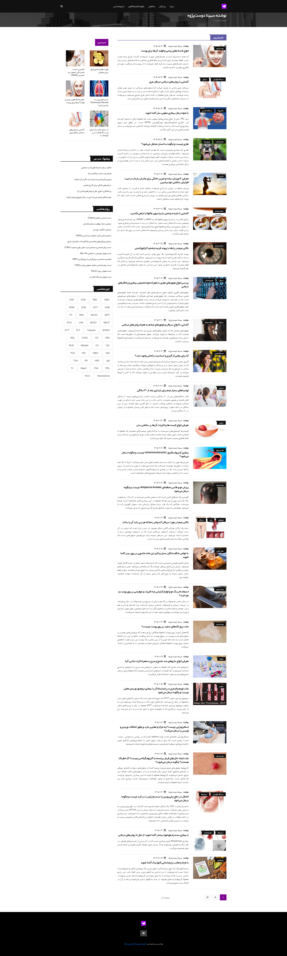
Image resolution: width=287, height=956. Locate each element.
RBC (95, 300)
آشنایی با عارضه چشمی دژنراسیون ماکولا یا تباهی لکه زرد (159, 213)
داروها (221, 658)
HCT (95, 307)
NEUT (107, 322)
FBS (107, 338)
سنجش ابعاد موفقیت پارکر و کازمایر (97, 224)
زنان (211, 519)
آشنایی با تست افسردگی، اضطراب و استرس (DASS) (76, 72)
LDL (108, 345)
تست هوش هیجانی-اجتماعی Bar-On (95, 253)
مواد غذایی (220, 551)
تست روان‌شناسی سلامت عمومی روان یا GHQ (93, 265)
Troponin (91, 330)
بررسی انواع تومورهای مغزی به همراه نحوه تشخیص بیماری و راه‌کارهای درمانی (153, 284)
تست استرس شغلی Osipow (99, 218)
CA (97, 345)
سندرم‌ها (204, 794)
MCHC (94, 315)
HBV (97, 360)
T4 (72, 368)
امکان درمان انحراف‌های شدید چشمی (96, 167)
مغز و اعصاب (219, 141)
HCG (87, 376)
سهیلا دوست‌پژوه (175, 46)
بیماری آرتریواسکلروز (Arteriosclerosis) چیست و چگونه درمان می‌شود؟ (155, 454)
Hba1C (84, 368)
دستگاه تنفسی (207, 110)
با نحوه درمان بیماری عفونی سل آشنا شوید (167, 112)
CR (96, 338)
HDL (72, 338)
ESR (83, 300)
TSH (75, 360)
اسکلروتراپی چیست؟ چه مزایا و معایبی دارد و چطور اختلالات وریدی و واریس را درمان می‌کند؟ (154, 728)
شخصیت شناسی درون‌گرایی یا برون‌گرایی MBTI (92, 259)
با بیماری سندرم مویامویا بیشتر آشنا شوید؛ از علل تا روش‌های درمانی (153, 835)
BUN (71, 345)
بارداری (221, 176)
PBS (81, 315)
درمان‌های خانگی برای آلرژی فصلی (97, 185)
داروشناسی (118, 6)
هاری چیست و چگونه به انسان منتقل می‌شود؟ (165, 144)
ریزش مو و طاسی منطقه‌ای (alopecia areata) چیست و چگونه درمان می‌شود (156, 489)
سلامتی (151, 6)
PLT (78, 330)
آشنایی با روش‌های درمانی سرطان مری (169, 81)
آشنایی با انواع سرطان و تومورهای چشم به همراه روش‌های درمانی (155, 324)
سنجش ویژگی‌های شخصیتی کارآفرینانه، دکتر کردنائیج (89, 241)
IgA (108, 360)
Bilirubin (84, 345)
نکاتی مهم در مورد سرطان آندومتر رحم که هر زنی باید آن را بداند (155, 522)
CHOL (85, 338)
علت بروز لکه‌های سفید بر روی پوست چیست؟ (165, 626)
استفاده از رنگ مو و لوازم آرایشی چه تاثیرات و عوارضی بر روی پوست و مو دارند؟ (153, 593)
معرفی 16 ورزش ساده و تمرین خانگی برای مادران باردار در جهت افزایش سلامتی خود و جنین (157, 180)
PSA (72, 353)
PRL (107, 368)
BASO (93, 322)
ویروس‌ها (207, 141)
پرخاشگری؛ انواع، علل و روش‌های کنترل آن (94, 191)
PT (71, 315)
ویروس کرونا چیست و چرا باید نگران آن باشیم (92, 179)
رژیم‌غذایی (220, 860)
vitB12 (96, 353)
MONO (106, 330)
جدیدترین (101, 42)
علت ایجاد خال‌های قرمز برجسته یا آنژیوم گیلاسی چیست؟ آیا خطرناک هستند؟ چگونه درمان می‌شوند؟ (153, 760)
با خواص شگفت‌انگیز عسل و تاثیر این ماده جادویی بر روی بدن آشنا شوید (154, 555)
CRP (71, 300)
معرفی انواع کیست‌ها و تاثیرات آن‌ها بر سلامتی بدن (162, 425)
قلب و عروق (219, 450)
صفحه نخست (220, 20)
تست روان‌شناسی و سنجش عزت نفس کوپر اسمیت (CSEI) (87, 247)
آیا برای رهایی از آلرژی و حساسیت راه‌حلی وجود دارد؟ (162, 355)
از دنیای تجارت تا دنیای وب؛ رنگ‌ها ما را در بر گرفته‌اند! (99, 132)
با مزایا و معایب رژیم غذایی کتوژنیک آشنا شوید (165, 862)
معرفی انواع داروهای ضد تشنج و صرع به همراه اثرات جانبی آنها (157, 661)
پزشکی (162, 6)
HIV (84, 353)
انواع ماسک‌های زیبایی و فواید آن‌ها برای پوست (165, 50)
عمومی (221, 422)
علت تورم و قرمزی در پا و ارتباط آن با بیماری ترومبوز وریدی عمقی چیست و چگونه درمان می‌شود (156, 690)
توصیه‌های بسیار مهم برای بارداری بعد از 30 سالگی (163, 390)
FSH (96, 368)
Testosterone (103, 376)
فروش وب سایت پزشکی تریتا (99, 173)
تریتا (172, 6)
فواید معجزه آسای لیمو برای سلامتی (99, 70)
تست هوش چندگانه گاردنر (100, 277)
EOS (69, 322)
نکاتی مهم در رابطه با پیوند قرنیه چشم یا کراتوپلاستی (162, 248)
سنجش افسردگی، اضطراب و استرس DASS (93, 235)
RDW (71, 307)
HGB (107, 307)
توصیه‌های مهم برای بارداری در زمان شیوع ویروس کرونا (89, 197)
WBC (107, 300)
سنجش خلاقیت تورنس (102, 229)
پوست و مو (219, 48)
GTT (67, 330)
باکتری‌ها (220, 110)
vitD (108, 353)
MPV (107, 315)
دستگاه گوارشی (218, 79)
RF (86, 360)
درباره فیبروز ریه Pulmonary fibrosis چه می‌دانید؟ (99, 102)
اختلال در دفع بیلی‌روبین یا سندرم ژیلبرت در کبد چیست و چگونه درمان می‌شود (155, 798)
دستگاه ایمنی (219, 353)
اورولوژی (220, 519)
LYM (81, 322)
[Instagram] (143, 933)
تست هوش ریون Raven (101, 271)
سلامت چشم (219, 211)
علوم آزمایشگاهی (136, 6)
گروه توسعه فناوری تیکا (135, 944)
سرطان (205, 79)
